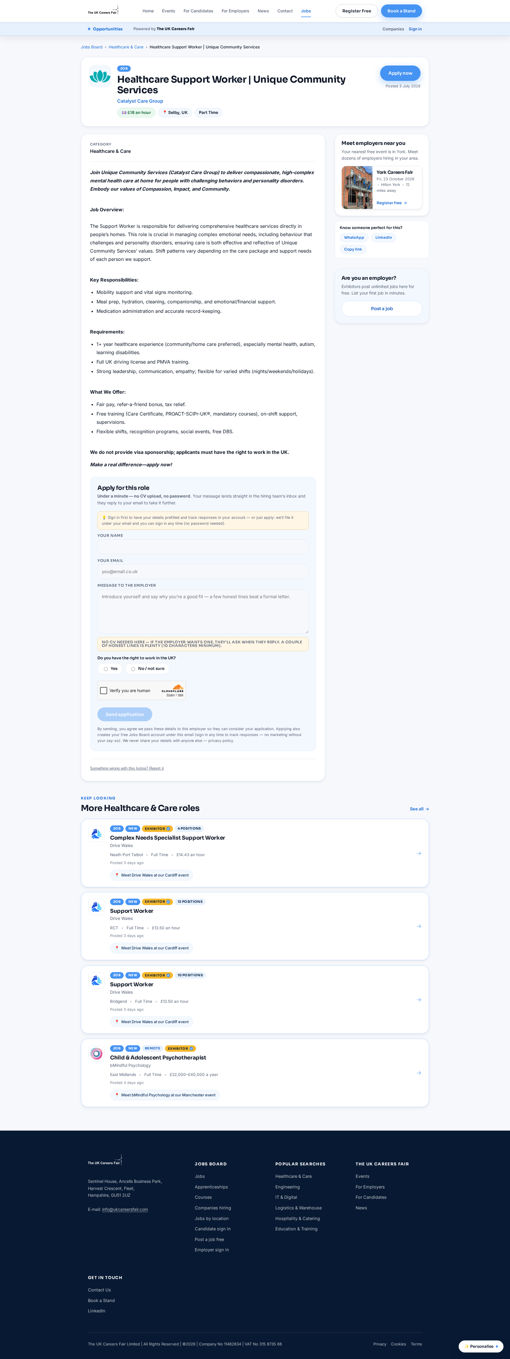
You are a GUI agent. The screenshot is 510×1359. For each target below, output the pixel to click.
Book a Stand (402, 11)
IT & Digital (286, 1197)
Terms (416, 1344)
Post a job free (209, 1239)
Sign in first (118, 517)
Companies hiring (213, 1207)
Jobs (306, 10)
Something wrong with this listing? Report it (127, 768)
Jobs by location (212, 1218)
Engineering (287, 1186)
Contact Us (99, 1289)
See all (419, 809)
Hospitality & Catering (297, 1218)
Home (148, 10)
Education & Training (296, 1228)
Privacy (379, 1344)
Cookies (398, 1344)
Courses (203, 1197)
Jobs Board (91, 47)
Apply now (400, 73)
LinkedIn (383, 237)
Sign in (415, 29)
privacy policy (220, 740)
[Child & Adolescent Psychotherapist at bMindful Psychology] (255, 1073)
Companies (393, 29)
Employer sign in (212, 1249)
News (263, 10)
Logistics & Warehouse (298, 1207)
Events (168, 10)
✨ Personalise (478, 1346)
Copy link (353, 249)
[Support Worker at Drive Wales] (255, 926)
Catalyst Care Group (140, 101)
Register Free (356, 11)
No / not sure (151, 668)
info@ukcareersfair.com (125, 1209)
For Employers (235, 10)
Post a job (382, 308)
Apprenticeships (211, 1186)
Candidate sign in (213, 1228)
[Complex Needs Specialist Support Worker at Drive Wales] (255, 853)
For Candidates (198, 10)
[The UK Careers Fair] (103, 11)
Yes (114, 668)
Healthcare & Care (126, 47)
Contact (285, 10)
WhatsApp (354, 237)
